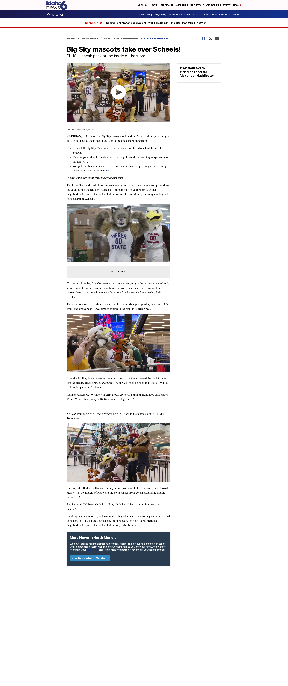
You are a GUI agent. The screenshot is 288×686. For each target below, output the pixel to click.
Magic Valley (160, 14)
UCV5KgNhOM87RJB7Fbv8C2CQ (62, 14)
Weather (182, 5)
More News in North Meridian (89, 558)
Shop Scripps (212, 5)
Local (155, 5)
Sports (195, 5)
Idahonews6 (49, 14)
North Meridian (156, 38)
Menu (141, 5)
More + (236, 14)
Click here (92, 549)
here (108, 170)
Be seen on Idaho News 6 (204, 14)
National (167, 5)
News (71, 38)
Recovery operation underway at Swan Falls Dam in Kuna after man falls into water (156, 22)
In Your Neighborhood (179, 14)
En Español (224, 14)
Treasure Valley (145, 14)
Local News (89, 38)
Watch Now (231, 5)
